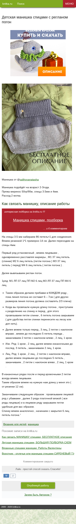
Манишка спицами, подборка (38, 220)
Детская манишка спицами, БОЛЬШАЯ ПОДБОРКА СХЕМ (36, 442)
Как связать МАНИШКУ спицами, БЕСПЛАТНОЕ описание (37, 436)
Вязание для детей (14, 424)
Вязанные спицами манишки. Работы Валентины (31, 448)
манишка (33, 424)
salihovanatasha (29, 179)
